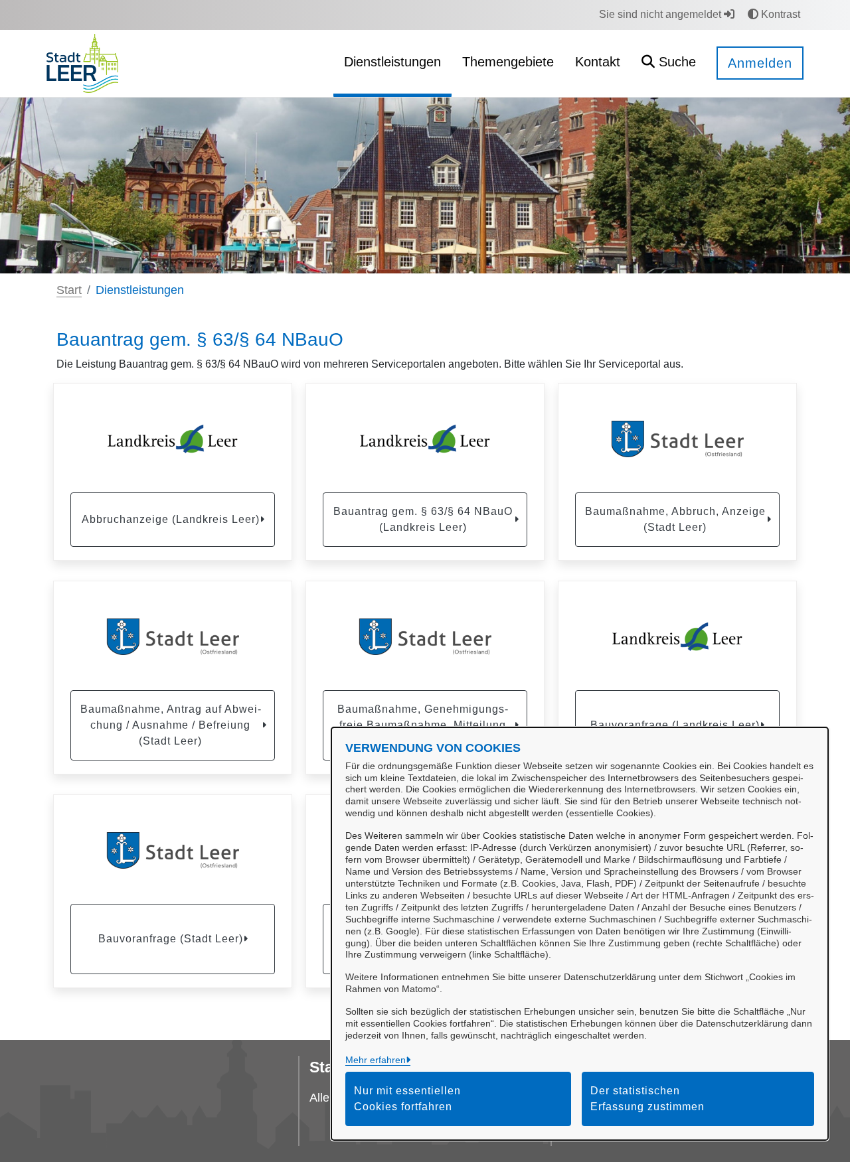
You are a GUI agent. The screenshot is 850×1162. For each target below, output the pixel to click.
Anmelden (760, 63)
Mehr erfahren (375, 1059)
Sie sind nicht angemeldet (661, 14)
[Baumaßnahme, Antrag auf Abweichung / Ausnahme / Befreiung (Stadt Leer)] (172, 637)
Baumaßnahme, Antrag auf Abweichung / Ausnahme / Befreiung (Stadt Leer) (170, 725)
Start (69, 290)
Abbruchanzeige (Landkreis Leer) (171, 519)
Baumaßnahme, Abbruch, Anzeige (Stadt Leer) (675, 519)
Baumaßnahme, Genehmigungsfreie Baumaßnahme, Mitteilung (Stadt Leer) (422, 725)
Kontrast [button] (779, 14)
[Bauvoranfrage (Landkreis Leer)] (677, 637)
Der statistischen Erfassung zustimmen (647, 1098)
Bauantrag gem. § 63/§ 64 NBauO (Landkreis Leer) (423, 519)
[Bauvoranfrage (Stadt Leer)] (172, 850)
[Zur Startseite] (82, 62)
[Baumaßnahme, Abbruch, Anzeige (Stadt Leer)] (677, 439)
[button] (669, 63)
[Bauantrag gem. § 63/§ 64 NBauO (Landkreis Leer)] (425, 439)
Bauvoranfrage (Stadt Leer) (170, 938)
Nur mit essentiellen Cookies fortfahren (407, 1098)
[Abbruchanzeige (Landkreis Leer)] (172, 439)
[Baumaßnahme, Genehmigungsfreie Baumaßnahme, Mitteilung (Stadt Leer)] (425, 637)
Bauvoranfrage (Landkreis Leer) (675, 725)
